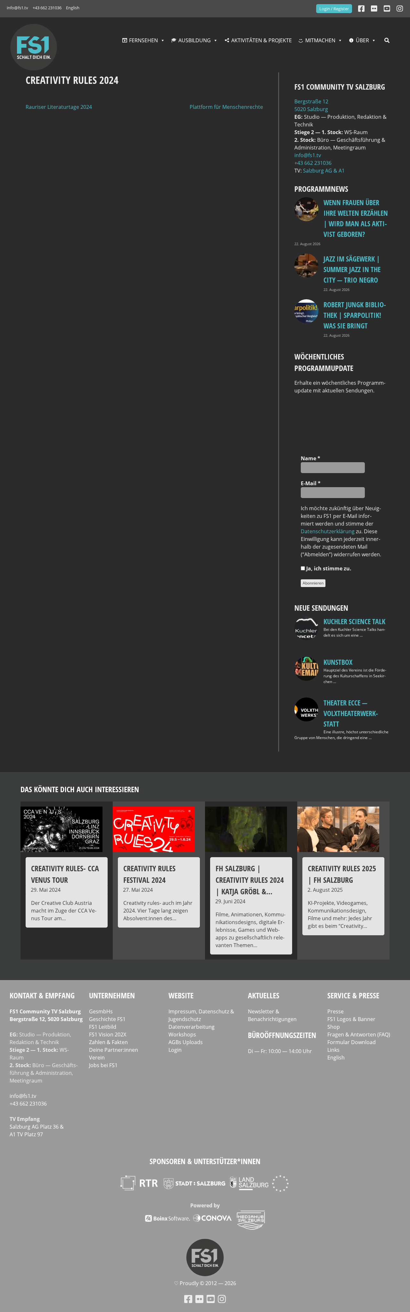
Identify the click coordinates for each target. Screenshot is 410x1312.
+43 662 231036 (47, 8)
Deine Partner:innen (113, 1049)
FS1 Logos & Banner (351, 1019)
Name (310, 458)
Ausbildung (194, 40)
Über (362, 40)
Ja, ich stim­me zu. (328, 568)
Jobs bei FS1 (103, 1065)
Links (333, 1049)
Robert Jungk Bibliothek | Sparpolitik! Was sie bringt (355, 315)
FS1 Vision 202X (107, 1034)
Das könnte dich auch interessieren (79, 789)
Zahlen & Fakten (108, 1042)
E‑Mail (311, 483)
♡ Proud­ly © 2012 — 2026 (205, 1283)
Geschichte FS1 (107, 1019)
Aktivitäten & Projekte (261, 40)
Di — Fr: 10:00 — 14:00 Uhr (280, 1051)
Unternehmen (112, 995)
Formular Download (351, 1042)
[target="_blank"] (399, 8)
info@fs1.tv (17, 8)
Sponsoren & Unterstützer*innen (205, 1161)
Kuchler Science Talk (354, 621)
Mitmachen (320, 40)
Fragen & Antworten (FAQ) (358, 1034)
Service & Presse (353, 995)
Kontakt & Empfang (42, 995)
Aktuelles (263, 995)
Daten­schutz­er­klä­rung (328, 531)
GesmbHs (101, 1011)
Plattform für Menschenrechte (226, 106)
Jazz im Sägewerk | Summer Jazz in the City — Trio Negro (352, 269)
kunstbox (338, 662)
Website (180, 995)
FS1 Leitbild (102, 1026)
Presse (335, 1011)
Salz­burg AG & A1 (324, 170)
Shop (333, 1026)
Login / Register (334, 9)
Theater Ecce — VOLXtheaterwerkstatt (351, 713)
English (72, 8)
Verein (97, 1057)
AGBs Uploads (185, 1042)
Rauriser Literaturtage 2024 (59, 106)
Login (175, 1049)
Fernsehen (143, 40)
